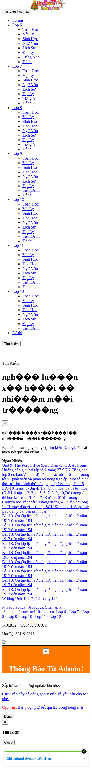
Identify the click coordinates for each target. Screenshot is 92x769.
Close (8, 742)
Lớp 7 (17, 66)
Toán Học (30, 29)
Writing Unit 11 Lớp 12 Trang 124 (29, 598)
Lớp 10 (18, 199)
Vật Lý (28, 34)
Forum (17, 20)
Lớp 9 (17, 153)
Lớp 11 (18, 245)
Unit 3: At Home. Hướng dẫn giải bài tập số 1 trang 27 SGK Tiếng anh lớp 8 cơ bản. (45, 470)
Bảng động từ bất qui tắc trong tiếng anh (50, 707)
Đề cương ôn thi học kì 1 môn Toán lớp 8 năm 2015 (44, 495)
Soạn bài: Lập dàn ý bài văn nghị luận (45, 508)
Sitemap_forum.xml (19, 612)
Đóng (8, 716)
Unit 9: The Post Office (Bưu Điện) (31, 465)
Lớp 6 (17, 25)
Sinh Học (30, 39)
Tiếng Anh (31, 57)
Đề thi (27, 61)
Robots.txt (46, 612)
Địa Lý (28, 52)
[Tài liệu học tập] (49, 11)
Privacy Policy (14, 607)
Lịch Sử (29, 48)
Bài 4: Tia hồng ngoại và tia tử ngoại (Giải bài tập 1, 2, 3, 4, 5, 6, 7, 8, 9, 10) (45, 490)
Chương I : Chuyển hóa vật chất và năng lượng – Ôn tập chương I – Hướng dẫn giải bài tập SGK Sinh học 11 (45, 502)
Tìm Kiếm (11, 344)
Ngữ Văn (30, 43)
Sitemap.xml (55, 607)
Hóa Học (29, 126)
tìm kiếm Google (62, 447)
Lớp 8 (17, 107)
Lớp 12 (18, 291)
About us (35, 607)
